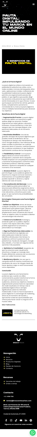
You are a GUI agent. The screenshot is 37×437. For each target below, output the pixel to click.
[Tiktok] (16, 420)
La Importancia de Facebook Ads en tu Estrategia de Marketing (23, 312)
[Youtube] (21, 420)
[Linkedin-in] (25, 420)
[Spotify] (30, 420)
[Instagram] (11, 420)
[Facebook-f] (6, 420)
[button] (33, 4)
